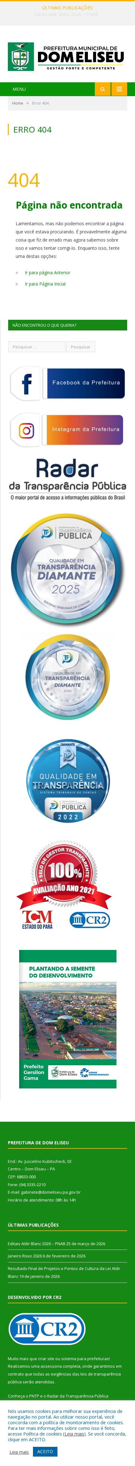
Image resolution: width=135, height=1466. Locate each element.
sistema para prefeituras (85, 1358)
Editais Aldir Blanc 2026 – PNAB (36, 1243)
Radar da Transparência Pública (77, 1396)
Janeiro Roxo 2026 (66, 14)
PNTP (34, 1396)
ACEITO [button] (45, 1451)
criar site (46, 1358)
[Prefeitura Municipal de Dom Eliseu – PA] (67, 54)
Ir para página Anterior (47, 272)
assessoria (51, 1366)
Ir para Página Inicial (45, 284)
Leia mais (74, 1434)
